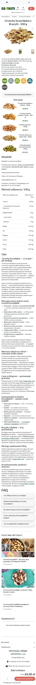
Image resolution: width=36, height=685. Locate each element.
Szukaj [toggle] (23, 8)
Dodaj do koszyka (24, 679)
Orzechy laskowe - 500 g (25, 125)
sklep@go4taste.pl (18, 12)
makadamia (15, 424)
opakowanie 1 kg (18, 459)
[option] (18, 35)
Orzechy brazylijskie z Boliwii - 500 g (25, 104)
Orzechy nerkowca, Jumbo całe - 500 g (25, 136)
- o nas (18, 654)
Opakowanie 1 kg (28, 381)
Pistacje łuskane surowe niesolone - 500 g (25, 147)
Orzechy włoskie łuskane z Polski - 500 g (25, 115)
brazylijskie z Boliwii (27, 484)
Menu (18, 8)
